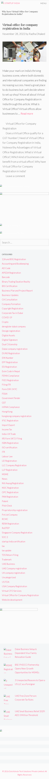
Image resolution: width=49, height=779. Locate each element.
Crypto (5, 322)
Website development (12, 599)
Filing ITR (6, 384)
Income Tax (7, 429)
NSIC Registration (10, 487)
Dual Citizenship (9, 344)
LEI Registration (9, 460)
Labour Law (7, 456)
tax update (6, 550)
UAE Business (8, 564)
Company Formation (11, 304)
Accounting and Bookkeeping (15, 263)
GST (4, 402)
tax (3, 546)
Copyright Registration (12, 308)
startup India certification (13, 541)
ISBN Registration (10, 443)
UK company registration (13, 573)
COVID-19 (7, 317)
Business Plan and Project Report (17, 290)
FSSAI (4, 393)
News (4, 478)
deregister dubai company (14, 326)
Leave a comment (15, 176)
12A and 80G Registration (14, 259)
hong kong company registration (16, 416)
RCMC (5, 519)
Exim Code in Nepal (11, 371)
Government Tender (11, 398)
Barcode (6, 277)
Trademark (7, 559)
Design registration (11, 331)
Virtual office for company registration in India (20, 26)
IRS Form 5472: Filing (12, 438)
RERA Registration (10, 523)
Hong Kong (7, 411)
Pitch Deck (7, 505)
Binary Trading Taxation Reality (16, 281)
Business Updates (10, 295)
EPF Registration (10, 362)
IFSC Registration (10, 420)
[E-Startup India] (10, 3)
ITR (3, 452)
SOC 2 (5, 537)
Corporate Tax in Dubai (12, 313)
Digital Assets (8, 335)
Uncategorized (9, 577)
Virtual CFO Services (11, 591)
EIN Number (7, 358)
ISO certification (9, 447)
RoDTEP (6, 528)
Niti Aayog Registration (13, 483)
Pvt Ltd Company (9, 514)
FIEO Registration (10, 380)
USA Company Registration (14, 586)
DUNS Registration (11, 353)
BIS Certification (9, 286)
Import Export (8, 425)
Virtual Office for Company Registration (20, 595)
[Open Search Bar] (31, 3)
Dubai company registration (15, 349)
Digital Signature (10, 340)
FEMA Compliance (10, 375)
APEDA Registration (11, 272)
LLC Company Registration (14, 465)
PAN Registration (10, 496)
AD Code (6, 268)
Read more (27, 113)
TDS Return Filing (10, 555)
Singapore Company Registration (17, 532)
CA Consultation (9, 299)
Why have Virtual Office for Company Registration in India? (24, 166)
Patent (5, 501)
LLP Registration (9, 470)
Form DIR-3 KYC (9, 389)
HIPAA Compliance (11, 407)
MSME (5, 474)
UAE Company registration (14, 568)
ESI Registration (9, 366)
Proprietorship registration (15, 510)
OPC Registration (10, 492)
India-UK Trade (9, 434)
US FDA (5, 582)
